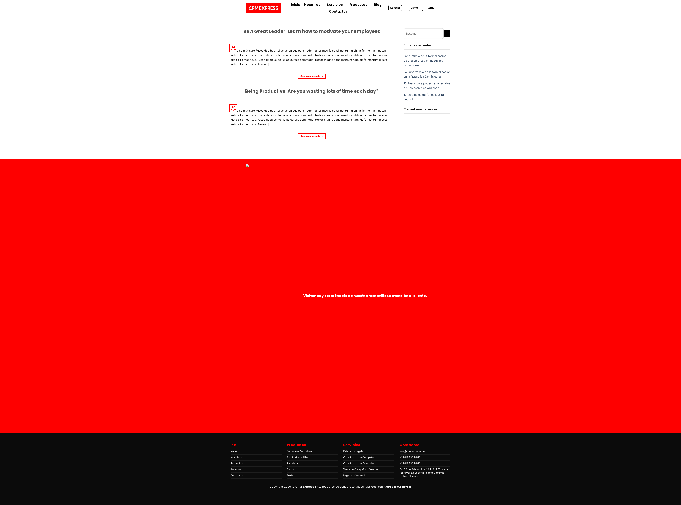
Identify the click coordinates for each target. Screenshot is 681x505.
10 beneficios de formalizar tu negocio (424, 97)
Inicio (295, 4)
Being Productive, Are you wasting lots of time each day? (311, 91)
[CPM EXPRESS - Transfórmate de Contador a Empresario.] (263, 8)
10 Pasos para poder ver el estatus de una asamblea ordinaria (427, 86)
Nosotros (312, 4)
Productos (358, 4)
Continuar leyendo (311, 76)
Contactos (338, 11)
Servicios (335, 4)
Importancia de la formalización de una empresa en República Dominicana (425, 60)
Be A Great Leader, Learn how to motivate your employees (311, 31)
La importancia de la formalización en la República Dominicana (427, 74)
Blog (378, 4)
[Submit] (447, 33)
